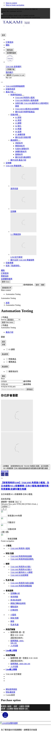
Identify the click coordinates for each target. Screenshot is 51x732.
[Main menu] (2, 82)
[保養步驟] (19, 115)
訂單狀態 (14, 610)
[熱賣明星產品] (23, 95)
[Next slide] (5, 509)
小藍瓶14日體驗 (9, 707)
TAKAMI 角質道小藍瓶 (20, 548)
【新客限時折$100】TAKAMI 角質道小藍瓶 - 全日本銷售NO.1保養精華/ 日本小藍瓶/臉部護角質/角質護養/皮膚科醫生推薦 (25, 485)
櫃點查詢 (14, 607)
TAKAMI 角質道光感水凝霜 (22, 583)
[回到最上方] (2, 712)
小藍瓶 (13, 615)
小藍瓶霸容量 (21, 707)
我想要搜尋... (28, 285)
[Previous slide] (2, 509)
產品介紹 (9, 332)
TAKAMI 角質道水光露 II (21, 570)
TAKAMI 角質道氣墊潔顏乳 (22, 559)
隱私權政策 (10, 692)
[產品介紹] (15, 92)
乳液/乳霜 (14, 625)
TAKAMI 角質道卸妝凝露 (21, 556)
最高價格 (27, 384)
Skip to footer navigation (15, 5)
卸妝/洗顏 (14, 618)
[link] (10, 62)
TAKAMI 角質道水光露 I (20, 567)
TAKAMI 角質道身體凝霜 (21, 586)
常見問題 (14, 597)
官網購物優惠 (11, 53)
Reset (13, 389)
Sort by (3, 320)
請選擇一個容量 (7, 502)
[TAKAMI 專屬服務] (23, 166)
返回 (3, 342)
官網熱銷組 (16, 707)
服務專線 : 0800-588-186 (20, 664)
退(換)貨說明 (15, 600)
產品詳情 (5, 471)
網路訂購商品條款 (18, 603)
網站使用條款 (11, 689)
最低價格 (27, 381)
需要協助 (10, 50)
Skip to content (11, 3)
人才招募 (14, 646)
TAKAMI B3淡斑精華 (19, 575)
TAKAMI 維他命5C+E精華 (21, 572)
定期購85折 (15, 593)
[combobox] (12, 285)
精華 (12, 621)
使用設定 (30, 389)
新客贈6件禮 (3, 707)
